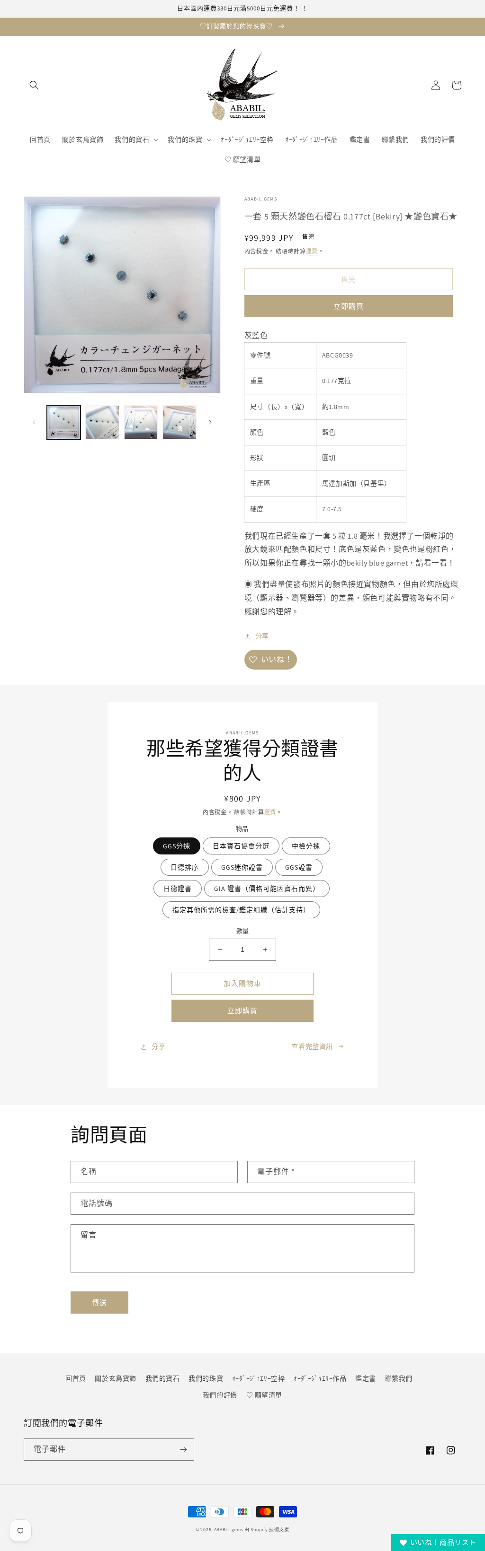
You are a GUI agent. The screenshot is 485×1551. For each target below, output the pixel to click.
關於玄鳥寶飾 (115, 1378)
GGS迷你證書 (242, 867)
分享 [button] (262, 636)
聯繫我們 (399, 1378)
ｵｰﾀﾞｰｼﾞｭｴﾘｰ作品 (320, 1378)
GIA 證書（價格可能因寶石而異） (267, 888)
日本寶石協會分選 (241, 846)
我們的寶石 (162, 1378)
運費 (312, 251)
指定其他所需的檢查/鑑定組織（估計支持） (241, 910)
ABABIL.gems (228, 1529)
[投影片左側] (34, 422)
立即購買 (348, 306)
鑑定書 (365, 1378)
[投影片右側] (210, 422)
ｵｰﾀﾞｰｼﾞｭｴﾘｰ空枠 (258, 1378)
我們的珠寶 (206, 1378)
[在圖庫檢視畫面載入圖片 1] (64, 422)
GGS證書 (299, 867)
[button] (34, 85)
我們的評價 (220, 1395)
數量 (242, 931)
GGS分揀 (176, 846)
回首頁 (75, 1378)
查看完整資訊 (312, 1046)
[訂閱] (183, 1449)
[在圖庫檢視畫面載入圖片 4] (179, 422)
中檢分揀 (306, 846)
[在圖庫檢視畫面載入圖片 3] (141, 422)
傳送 (99, 1302)
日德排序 (185, 867)
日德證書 (177, 888)
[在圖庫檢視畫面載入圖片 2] (102, 422)
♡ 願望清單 (264, 1395)
